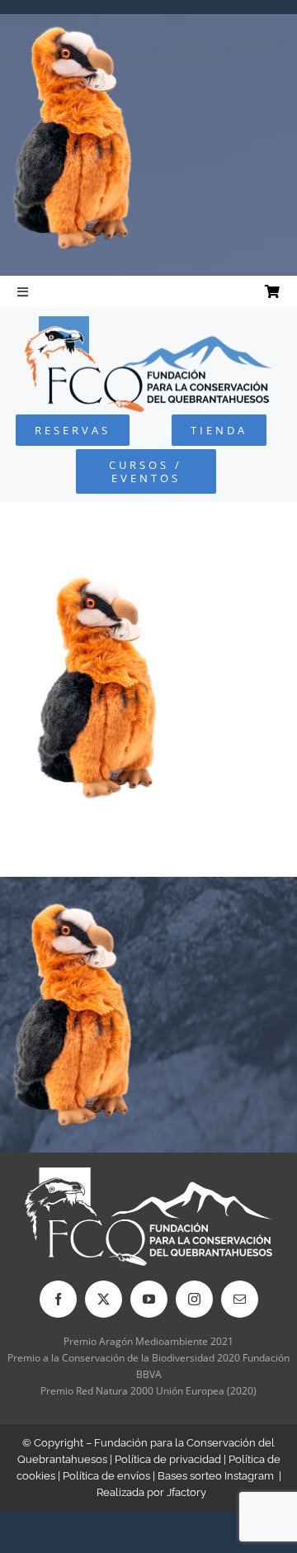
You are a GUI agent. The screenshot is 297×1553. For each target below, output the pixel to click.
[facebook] (58, 1299)
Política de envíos (106, 1476)
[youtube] (148, 1299)
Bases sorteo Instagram (216, 1476)
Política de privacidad (168, 1459)
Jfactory (186, 1492)
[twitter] (103, 1299)
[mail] (239, 1299)
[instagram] (194, 1299)
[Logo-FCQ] (148, 323)
